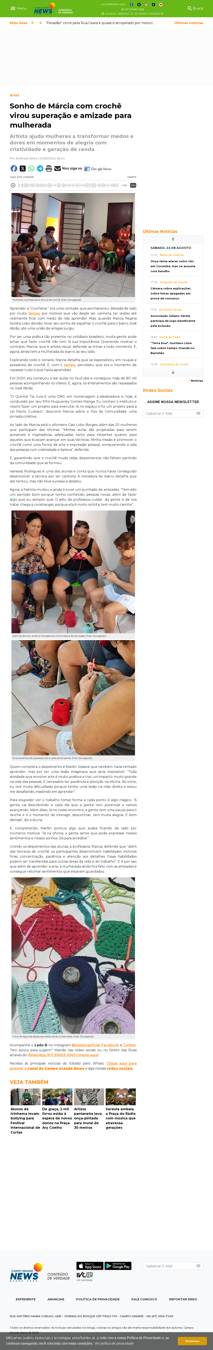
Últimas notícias (189, 23)
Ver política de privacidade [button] (114, 1343)
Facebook (110, 1045)
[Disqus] (73, 1193)
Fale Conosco (144, 1299)
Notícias (195, 380)
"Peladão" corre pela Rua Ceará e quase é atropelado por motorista (101, 23)
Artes (14, 95)
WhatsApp (37, 1055)
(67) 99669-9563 (134, 9)
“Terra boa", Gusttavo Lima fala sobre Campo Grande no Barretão (172, 348)
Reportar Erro (183, 1299)
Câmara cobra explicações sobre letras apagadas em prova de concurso (171, 293)
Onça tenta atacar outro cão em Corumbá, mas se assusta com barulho (173, 266)
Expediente (26, 1299)
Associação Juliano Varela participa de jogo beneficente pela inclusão (173, 320)
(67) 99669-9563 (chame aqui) (72, 1055)
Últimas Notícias (160, 231)
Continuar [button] (192, 1341)
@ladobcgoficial (86, 1045)
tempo (34, 313)
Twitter (129, 1045)
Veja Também (29, 1082)
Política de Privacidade (98, 1299)
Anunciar (55, 1299)
